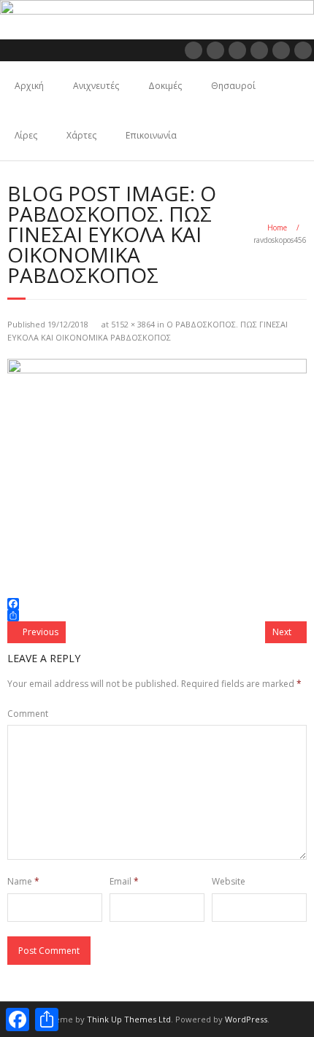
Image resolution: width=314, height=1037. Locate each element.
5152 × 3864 (133, 324)
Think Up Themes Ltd (129, 1019)
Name (23, 881)
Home (277, 227)
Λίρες (26, 135)
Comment (27, 713)
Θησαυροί (233, 85)
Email (124, 881)
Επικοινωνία (151, 135)
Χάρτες (81, 135)
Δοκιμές (165, 85)
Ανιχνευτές (96, 85)
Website (228, 881)
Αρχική (29, 85)
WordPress (246, 1019)
